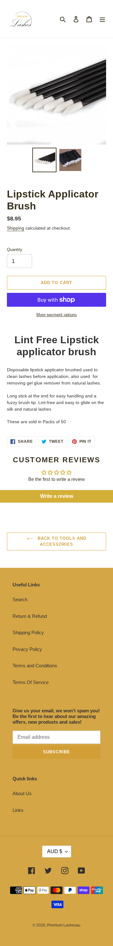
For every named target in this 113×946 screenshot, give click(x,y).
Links (18, 810)
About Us (22, 793)
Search (20, 599)
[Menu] (102, 19)
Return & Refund (30, 616)
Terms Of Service (31, 682)
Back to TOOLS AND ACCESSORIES (61, 541)
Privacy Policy (27, 649)
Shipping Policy (28, 632)
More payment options (56, 314)
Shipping (15, 228)
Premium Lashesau (63, 925)
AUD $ (54, 851)
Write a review (56, 496)
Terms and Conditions (35, 665)
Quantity (14, 249)
